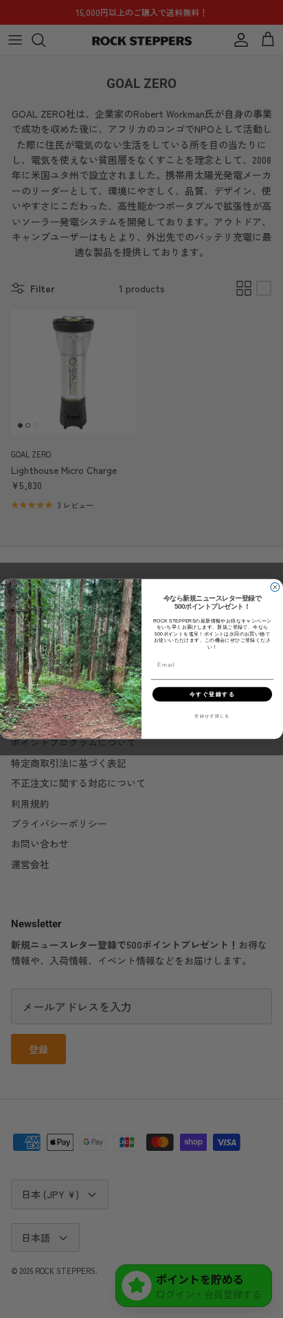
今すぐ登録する (213, 694)
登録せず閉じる (212, 715)
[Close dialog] (275, 587)
